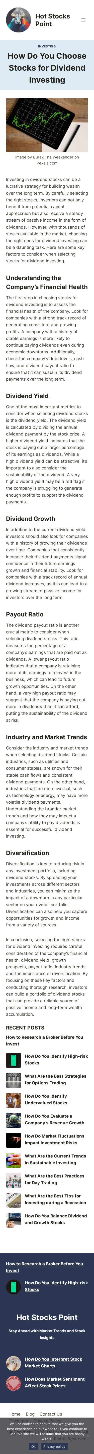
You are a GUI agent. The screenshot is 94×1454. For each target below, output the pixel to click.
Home (15, 1414)
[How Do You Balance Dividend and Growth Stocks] (13, 1220)
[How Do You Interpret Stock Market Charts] (13, 1363)
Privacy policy (54, 1447)
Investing (47, 46)
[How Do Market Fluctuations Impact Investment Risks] (13, 1140)
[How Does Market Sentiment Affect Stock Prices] (13, 1383)
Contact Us (51, 1414)
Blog (30, 1414)
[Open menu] (83, 20)
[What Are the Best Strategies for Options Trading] (13, 1080)
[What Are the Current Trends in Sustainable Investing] (13, 1160)
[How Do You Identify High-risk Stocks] (13, 1060)
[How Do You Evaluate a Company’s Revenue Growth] (13, 1120)
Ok (33, 1447)
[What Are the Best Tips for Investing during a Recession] (13, 1200)
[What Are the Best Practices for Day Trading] (13, 1180)
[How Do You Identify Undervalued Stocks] (13, 1100)
